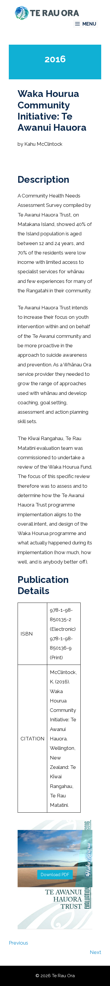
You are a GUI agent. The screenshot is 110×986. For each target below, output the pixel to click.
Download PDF (55, 874)
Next (95, 952)
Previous (18, 943)
